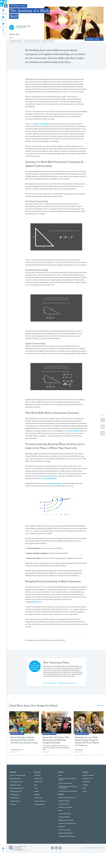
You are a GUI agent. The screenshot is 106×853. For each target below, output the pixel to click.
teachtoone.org (36, 602)
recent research (73, 431)
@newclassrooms (51, 683)
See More (100, 705)
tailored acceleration (54, 483)
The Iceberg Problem (50, 478)
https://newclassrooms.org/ (68, 683)
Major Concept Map (42, 124)
